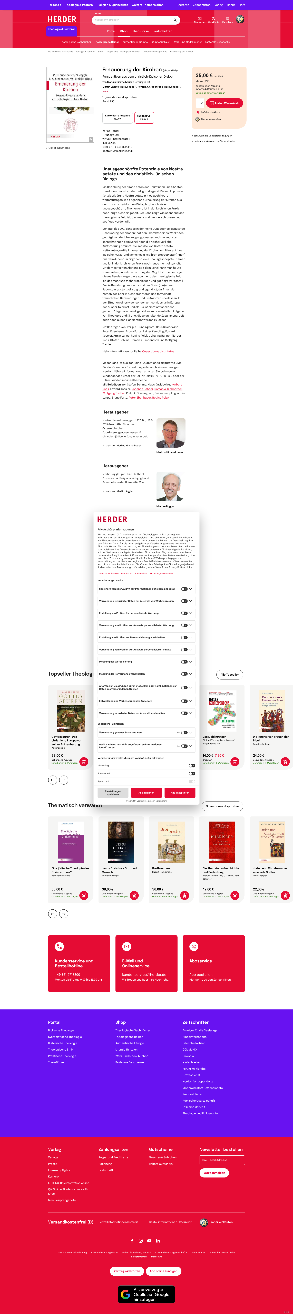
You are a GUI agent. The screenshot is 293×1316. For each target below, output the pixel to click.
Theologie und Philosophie (200, 1113)
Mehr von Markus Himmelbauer (123, 446)
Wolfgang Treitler (113, 393)
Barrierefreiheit (139, 1257)
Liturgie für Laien (160, 42)
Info (242, 5)
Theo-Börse (140, 31)
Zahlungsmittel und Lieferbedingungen (213, 136)
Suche (98, 14)
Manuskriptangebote (62, 1200)
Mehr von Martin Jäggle (118, 491)
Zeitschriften (201, 5)
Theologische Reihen (106, 42)
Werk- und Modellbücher (188, 42)
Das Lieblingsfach (215, 736)
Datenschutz (198, 1253)
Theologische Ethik (60, 1049)
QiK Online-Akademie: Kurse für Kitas (68, 1191)
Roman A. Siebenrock (150, 87)
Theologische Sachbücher (76, 42)
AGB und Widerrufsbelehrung (72, 1253)
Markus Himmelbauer (119, 82)
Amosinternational (195, 1037)
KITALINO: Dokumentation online (68, 1183)
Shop (124, 31)
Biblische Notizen (194, 1043)
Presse (52, 1164)
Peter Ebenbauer (140, 397)
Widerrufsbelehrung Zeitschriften (171, 1253)
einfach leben (192, 1062)
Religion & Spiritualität (112, 5)
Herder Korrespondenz (198, 1081)
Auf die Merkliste (210, 113)
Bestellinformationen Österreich (170, 1222)
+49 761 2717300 (67, 975)
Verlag (219, 5)
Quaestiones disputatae (155, 52)
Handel (231, 5)
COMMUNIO (190, 1049)
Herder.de (54, 5)
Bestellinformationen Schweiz (118, 1222)
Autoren (183, 5)
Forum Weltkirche (194, 1068)
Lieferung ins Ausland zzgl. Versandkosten (214, 141)
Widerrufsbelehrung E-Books (136, 1253)
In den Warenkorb (227, 103)
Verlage (53, 1157)
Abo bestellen (200, 975)
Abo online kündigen (163, 1271)
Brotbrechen (161, 868)
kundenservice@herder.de (144, 975)
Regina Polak (160, 397)
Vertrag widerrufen (127, 1271)
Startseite (67, 52)
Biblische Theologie (61, 1030)
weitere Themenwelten (147, 5)
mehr (105, 92)
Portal (111, 31)
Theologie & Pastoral (79, 5)
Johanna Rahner (142, 389)
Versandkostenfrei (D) (70, 1222)
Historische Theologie (62, 1043)
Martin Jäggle (110, 87)
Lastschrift (106, 1170)
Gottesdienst (191, 1075)
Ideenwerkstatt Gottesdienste (203, 1088)
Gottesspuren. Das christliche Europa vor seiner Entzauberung (67, 740)
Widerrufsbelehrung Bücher (104, 1253)
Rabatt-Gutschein (161, 1164)
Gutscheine (161, 1150)
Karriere (53, 1176)
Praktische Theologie (62, 1056)
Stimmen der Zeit (194, 1107)
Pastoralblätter (193, 1094)
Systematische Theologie (65, 1037)
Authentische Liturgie (135, 42)
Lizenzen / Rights (59, 1170)
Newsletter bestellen (221, 1150)
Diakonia (188, 1056)
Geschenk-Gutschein (163, 1157)
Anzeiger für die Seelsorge (200, 1030)
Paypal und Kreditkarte (114, 1157)
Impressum (156, 1257)
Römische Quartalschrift (199, 1100)
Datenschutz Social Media (222, 1253)
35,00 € (117, 117)
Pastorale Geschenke (217, 42)
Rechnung (105, 1164)
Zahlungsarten (113, 1150)
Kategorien (111, 52)
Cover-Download (59, 147)
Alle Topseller (230, 674)
